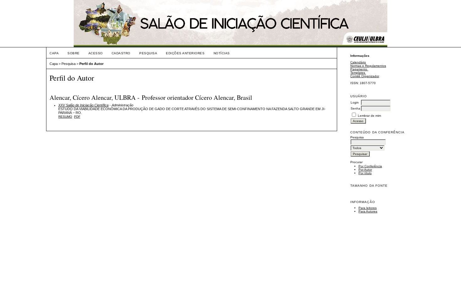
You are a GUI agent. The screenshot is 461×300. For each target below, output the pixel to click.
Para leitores (367, 208)
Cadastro (121, 53)
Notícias (222, 53)
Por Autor (365, 169)
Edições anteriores (185, 53)
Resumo (65, 116)
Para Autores (367, 211)
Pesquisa (148, 53)
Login (355, 102)
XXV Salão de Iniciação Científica (83, 105)
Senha (355, 108)
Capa (54, 53)
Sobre (73, 53)
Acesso (95, 53)
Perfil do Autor (91, 64)
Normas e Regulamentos (368, 65)
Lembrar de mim (369, 115)
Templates (358, 72)
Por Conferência (370, 166)
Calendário (358, 62)
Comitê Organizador (364, 76)
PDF (77, 116)
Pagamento (359, 69)
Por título (365, 173)
